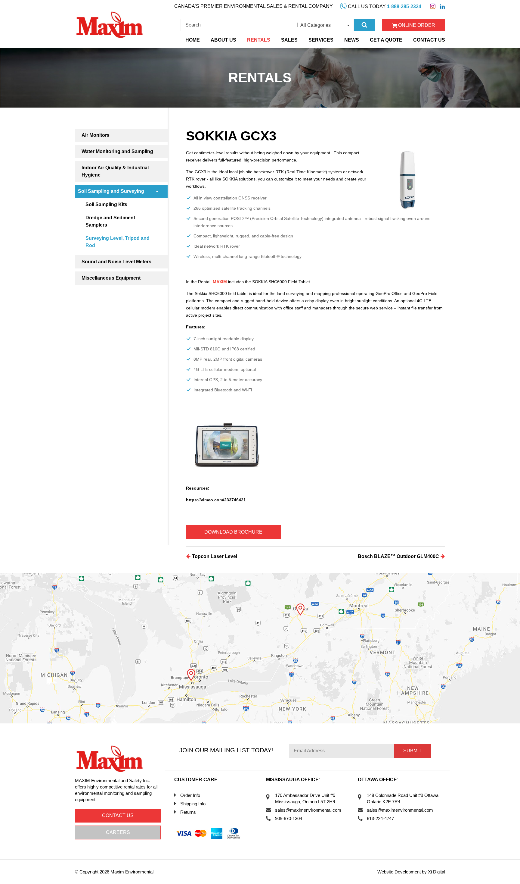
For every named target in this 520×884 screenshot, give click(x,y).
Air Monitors (96, 135)
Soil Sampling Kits (106, 204)
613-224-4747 (380, 818)
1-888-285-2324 (404, 6)
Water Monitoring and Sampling (117, 151)
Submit (412, 750)
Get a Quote (386, 39)
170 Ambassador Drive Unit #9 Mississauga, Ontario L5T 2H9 (305, 798)
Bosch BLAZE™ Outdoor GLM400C (399, 556)
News (351, 39)
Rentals (258, 39)
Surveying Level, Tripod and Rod (117, 242)
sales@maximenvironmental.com (308, 810)
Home (192, 39)
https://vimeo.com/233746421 (216, 499)
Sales (289, 39)
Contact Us (429, 39)
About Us (223, 39)
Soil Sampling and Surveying (111, 191)
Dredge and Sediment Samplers (110, 221)
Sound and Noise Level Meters (116, 261)
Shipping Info (193, 803)
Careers (118, 832)
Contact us (118, 815)
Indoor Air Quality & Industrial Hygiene (115, 171)
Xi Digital (436, 871)
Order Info (190, 795)
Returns (188, 812)
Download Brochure (233, 531)
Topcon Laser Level (214, 556)
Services (320, 39)
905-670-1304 (288, 818)
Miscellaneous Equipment (111, 278)
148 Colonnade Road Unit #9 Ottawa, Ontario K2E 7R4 (403, 798)
